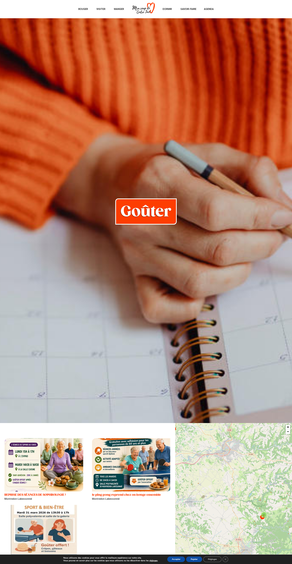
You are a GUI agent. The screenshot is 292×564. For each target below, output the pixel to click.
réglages (153, 560)
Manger (119, 9)
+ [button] (288, 427)
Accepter (176, 559)
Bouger (83, 9)
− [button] (288, 432)
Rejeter (194, 559)
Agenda (209, 9)
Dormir (167, 9)
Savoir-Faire (188, 9)
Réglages (212, 559)
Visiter (100, 9)
